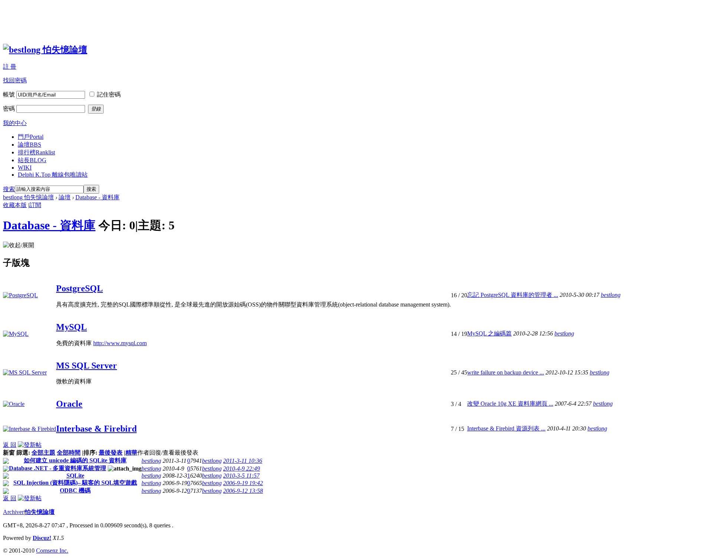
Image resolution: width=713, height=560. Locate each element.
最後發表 (111, 452)
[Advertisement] (138, 19)
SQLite (75, 475)
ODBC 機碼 (75, 490)
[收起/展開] (18, 245)
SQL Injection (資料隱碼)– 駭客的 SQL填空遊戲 (75, 482)
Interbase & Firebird (96, 428)
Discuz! (42, 538)
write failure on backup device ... (505, 372)
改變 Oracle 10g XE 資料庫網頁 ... (510, 403)
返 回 (9, 445)
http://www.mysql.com (120, 343)
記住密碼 (109, 94)
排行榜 (36, 152)
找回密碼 (15, 80)
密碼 (9, 108)
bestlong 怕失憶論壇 (28, 197)
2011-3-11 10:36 (242, 461)
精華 (131, 452)
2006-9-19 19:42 (243, 483)
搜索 (9, 189)
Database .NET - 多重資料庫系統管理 (57, 468)
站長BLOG (32, 160)
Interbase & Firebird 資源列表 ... (506, 428)
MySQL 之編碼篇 (489, 333)
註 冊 (9, 66)
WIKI (25, 167)
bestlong (611, 295)
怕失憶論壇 (40, 512)
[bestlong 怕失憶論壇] (45, 50)
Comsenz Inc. (52, 550)
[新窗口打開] (6, 462)
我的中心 (15, 123)
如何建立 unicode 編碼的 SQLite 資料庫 (75, 460)
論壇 (29, 144)
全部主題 (43, 452)
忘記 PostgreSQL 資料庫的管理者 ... (512, 295)
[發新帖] (30, 445)
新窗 (9, 452)
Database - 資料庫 (97, 197)
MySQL (71, 327)
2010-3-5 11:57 (241, 475)
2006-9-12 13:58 (243, 491)
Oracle (69, 404)
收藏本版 (15, 205)
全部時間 (69, 452)
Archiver (13, 512)
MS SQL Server (86, 365)
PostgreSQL (79, 288)
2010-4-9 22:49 (241, 468)
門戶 (30, 137)
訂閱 (35, 205)
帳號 (9, 94)
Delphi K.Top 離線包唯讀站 (53, 174)
